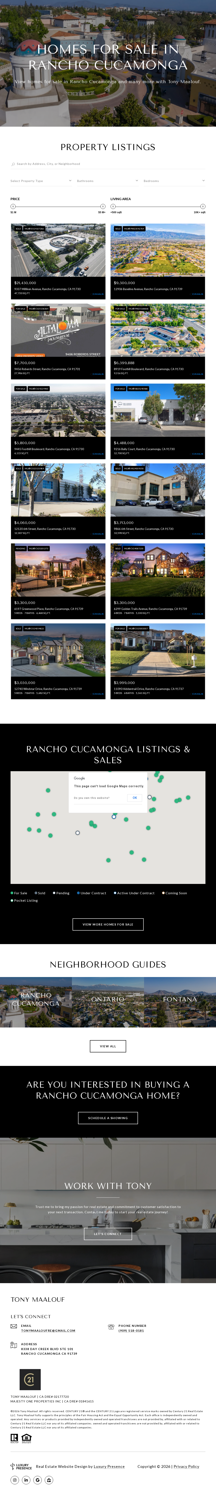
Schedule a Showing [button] (108, 1118)
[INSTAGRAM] (15, 1480)
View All (108, 1046)
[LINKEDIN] (26, 1480)
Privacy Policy (186, 1466)
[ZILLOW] (49, 1480)
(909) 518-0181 (131, 1330)
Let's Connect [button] (108, 1234)
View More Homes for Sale (108, 924)
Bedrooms (151, 181)
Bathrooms (85, 181)
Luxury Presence (109, 1466)
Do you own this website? (92, 798)
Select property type (27, 181)
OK (135, 798)
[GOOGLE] (37, 1480)
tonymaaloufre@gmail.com (48, 1330)
